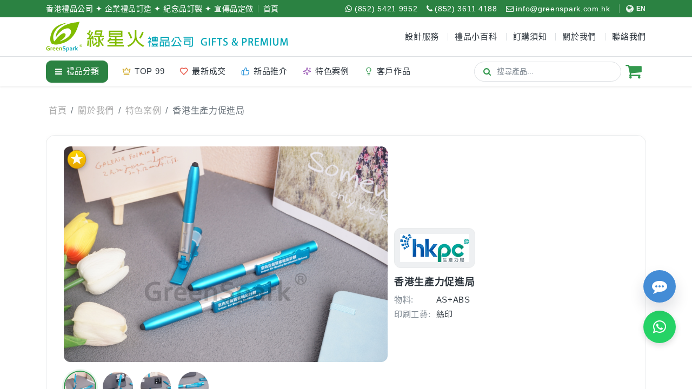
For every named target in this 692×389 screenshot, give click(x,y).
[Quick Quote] (659, 286)
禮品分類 (82, 71)
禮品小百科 (476, 36)
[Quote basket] (633, 71)
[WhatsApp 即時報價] (659, 327)
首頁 (271, 8)
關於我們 (96, 110)
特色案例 (143, 110)
